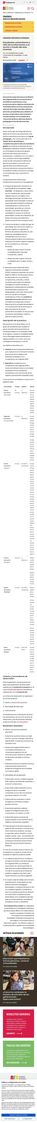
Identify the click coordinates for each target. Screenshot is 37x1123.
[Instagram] (33, 3)
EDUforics (11, 13)
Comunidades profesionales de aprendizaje (16, 38)
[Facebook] (24, 3)
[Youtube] (30, 3)
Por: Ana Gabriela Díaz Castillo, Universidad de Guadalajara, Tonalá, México (15, 55)
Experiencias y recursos (22, 13)
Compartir (21, 60)
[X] (27, 3)
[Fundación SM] (9, 2)
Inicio (4, 13)
